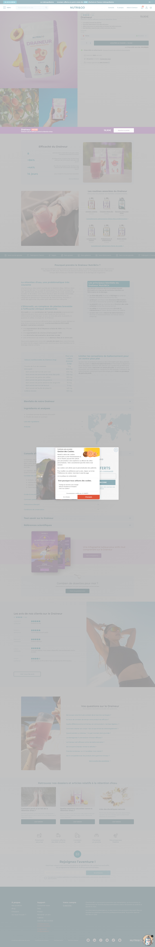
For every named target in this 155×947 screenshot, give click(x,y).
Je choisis (66, 497)
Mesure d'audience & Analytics (68, 486)
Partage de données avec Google (68, 484)
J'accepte (88, 497)
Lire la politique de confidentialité (66, 476)
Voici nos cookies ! (64, 488)
